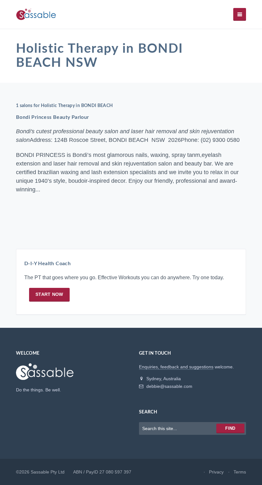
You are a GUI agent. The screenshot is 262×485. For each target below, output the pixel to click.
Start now (49, 294)
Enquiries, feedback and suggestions (176, 366)
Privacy (216, 471)
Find (230, 428)
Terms (240, 471)
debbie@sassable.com (168, 386)
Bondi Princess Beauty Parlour (52, 117)
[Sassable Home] (44, 374)
